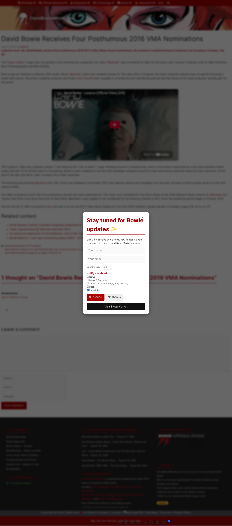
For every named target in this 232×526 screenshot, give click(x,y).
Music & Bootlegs (98, 280)
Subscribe (95, 297)
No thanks (114, 297)
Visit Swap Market (116, 306)
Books (92, 287)
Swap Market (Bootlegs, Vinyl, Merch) (108, 283)
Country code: (94, 267)
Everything (94, 290)
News (92, 277)
